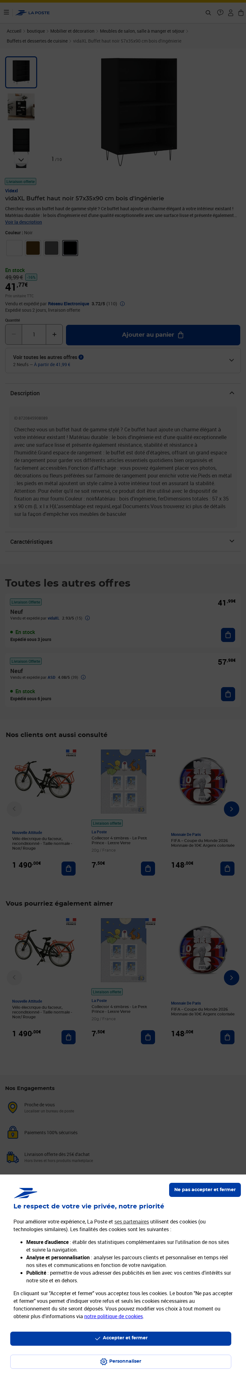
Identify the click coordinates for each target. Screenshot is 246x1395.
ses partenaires (131, 1221)
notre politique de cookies (113, 1316)
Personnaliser (125, 1361)
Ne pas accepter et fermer (205, 1190)
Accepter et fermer (125, 1338)
